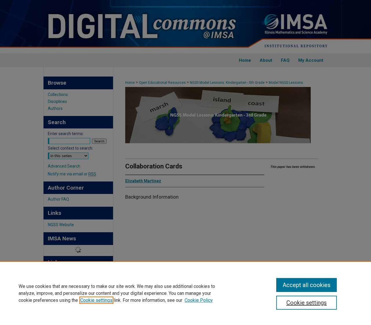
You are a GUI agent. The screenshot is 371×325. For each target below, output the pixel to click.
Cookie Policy (199, 300)
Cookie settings (96, 300)
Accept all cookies (306, 285)
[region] (185, 293)
